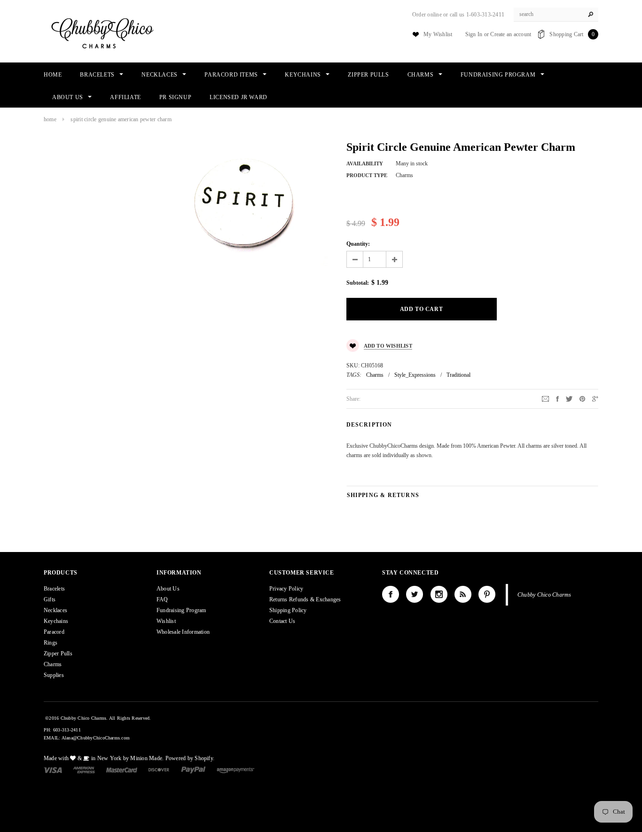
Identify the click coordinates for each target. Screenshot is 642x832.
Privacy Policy (286, 588)
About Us (168, 588)
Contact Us (282, 621)
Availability (364, 163)
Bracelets (54, 588)
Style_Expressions (415, 375)
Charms (375, 375)
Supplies (54, 675)
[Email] (545, 398)
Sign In (474, 34)
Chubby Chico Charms (544, 594)
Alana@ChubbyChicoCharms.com (96, 737)
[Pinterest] (582, 398)
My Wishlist (438, 34)
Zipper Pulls (58, 653)
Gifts (49, 599)
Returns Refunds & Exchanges (305, 599)
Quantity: (358, 244)
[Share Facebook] (557, 398)
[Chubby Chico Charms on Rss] (462, 594)
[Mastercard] (121, 769)
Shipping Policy (288, 610)
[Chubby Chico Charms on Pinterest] (486, 594)
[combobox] (556, 15)
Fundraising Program (181, 610)
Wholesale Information (183, 632)
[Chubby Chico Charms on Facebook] (390, 594)
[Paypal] (193, 769)
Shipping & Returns (383, 495)
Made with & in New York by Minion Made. (104, 758)
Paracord (54, 632)
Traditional (458, 375)
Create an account (510, 34)
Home (50, 119)
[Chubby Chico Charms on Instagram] (439, 594)
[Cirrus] (235, 769)
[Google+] (595, 398)
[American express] (84, 769)
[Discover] (159, 769)
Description (369, 424)
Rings (50, 642)
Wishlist (166, 621)
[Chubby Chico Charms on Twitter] (414, 594)
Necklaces (55, 610)
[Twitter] (569, 398)
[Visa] (53, 769)
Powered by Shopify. (190, 758)
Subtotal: (357, 283)
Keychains (56, 621)
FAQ (162, 599)
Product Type (366, 175)
